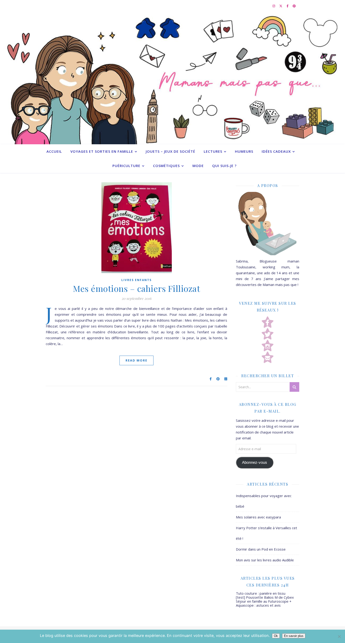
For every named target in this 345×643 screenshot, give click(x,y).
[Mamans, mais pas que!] (172, 78)
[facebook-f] (288, 6)
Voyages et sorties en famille (101, 151)
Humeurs (244, 151)
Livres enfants (136, 280)
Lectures (213, 151)
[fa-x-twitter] (281, 6)
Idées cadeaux (276, 151)
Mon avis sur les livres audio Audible (265, 560)
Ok (276, 636)
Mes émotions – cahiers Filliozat (136, 288)
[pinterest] (294, 6)
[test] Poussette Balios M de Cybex (265, 597)
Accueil (54, 151)
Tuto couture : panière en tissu (260, 593)
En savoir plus (293, 636)
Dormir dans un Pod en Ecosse (261, 549)
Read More (136, 360)
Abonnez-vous (254, 462)
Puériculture (126, 165)
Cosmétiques (166, 165)
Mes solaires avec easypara (258, 517)
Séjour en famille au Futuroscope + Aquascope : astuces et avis (263, 603)
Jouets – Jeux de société (170, 151)
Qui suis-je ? (224, 165)
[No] (339, 636)
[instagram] (274, 6)
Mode (198, 165)
